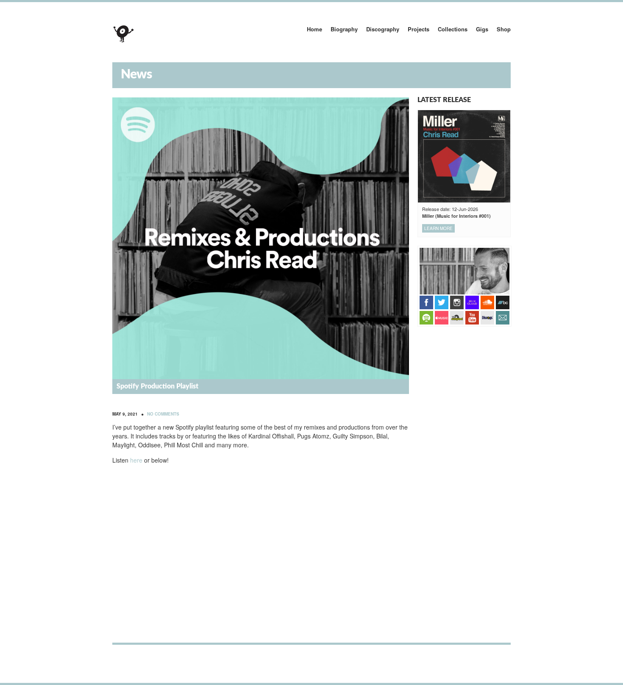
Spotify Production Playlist (157, 386)
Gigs (482, 29)
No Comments (163, 414)
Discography (382, 29)
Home (314, 29)
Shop (504, 29)
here (136, 460)
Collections (452, 29)
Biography (344, 29)
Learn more (438, 228)
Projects (418, 29)
